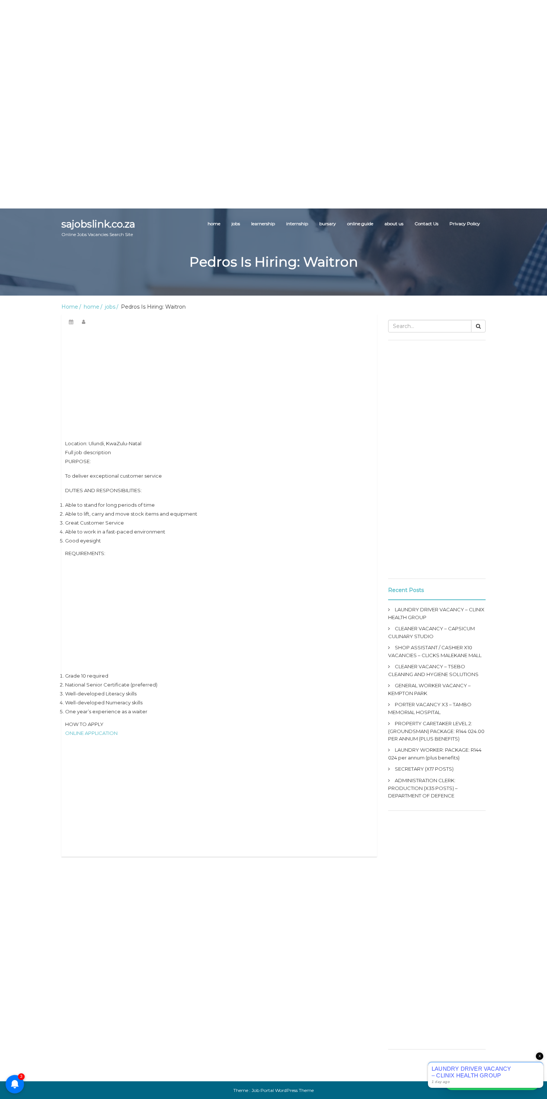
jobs (235, 223)
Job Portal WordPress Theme (283, 1090)
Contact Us (426, 223)
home (214, 223)
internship (297, 223)
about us (393, 223)
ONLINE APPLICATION (91, 733)
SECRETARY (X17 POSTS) (424, 769)
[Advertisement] (223, 52)
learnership (263, 223)
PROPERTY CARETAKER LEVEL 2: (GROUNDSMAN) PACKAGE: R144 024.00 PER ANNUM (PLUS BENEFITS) (436, 731)
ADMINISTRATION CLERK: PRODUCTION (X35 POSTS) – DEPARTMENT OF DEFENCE (423, 788)
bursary (327, 223)
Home (69, 306)
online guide (360, 223)
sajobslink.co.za (98, 227)
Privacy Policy (465, 223)
